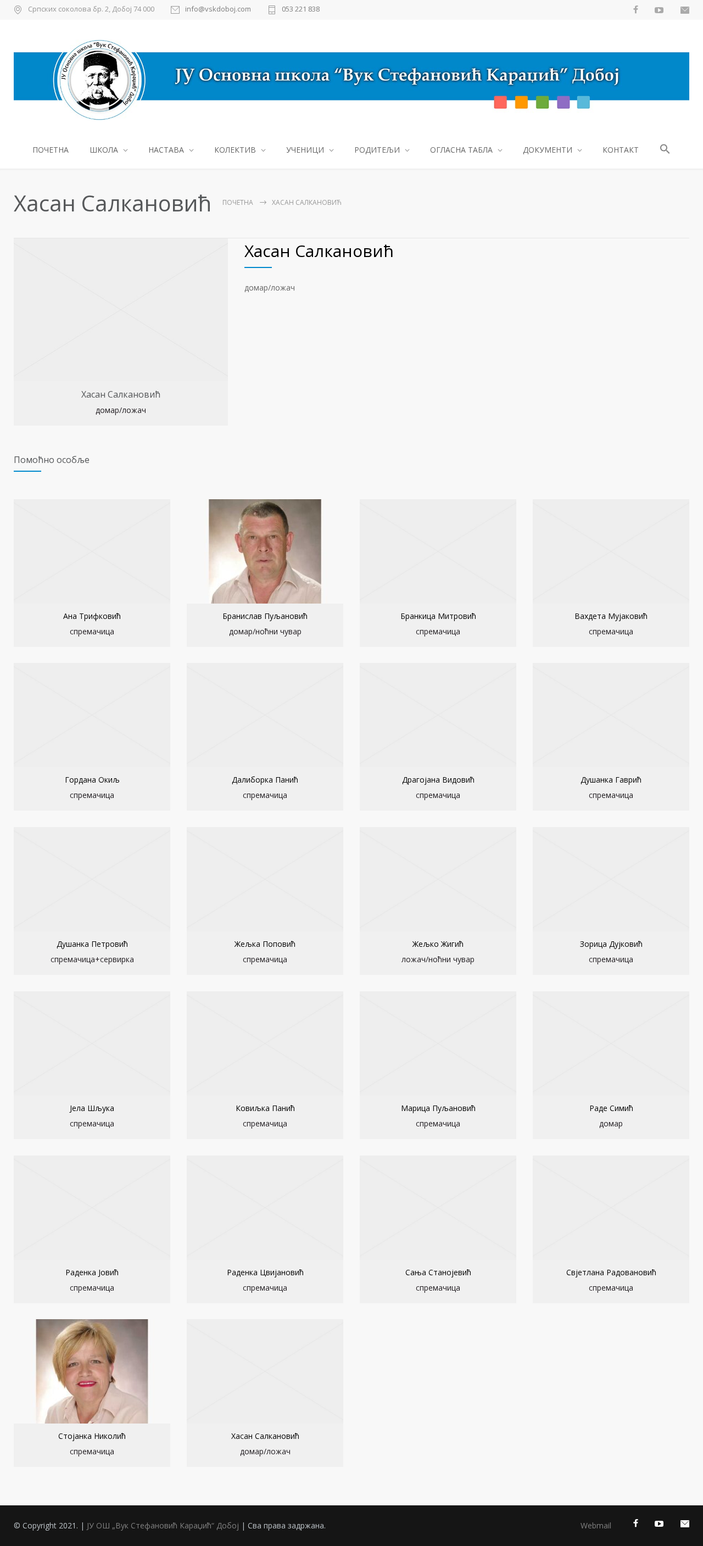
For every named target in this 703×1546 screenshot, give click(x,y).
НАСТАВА (166, 149)
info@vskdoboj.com (218, 9)
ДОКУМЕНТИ (547, 149)
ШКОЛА (104, 149)
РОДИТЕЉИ (377, 149)
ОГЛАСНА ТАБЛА (461, 149)
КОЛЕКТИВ (235, 149)
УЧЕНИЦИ (305, 149)
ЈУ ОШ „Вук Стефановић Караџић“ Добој (163, 1525)
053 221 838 (301, 9)
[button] (665, 151)
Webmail (596, 1525)
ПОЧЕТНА (50, 149)
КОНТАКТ (620, 149)
